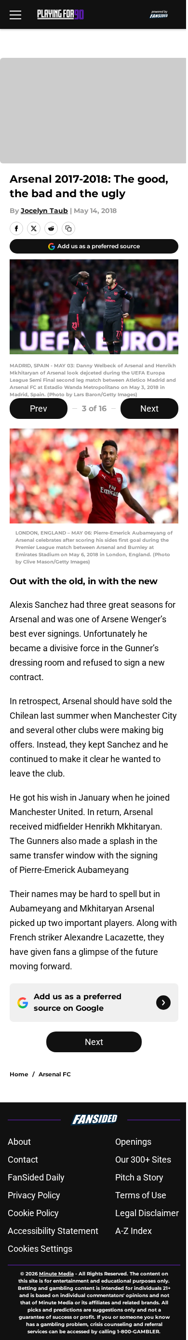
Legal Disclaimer (147, 1213)
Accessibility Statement (53, 1231)
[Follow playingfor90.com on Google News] (163, 1002)
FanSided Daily (36, 1177)
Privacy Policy (34, 1195)
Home (19, 1074)
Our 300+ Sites (143, 1159)
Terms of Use (140, 1195)
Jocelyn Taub (44, 210)
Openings (133, 1142)
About (19, 1142)
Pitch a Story (139, 1177)
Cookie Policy (33, 1213)
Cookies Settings (40, 1249)
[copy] (68, 228)
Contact (23, 1159)
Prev (38, 408)
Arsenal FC (55, 1074)
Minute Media (56, 1274)
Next (149, 408)
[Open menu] (15, 14)
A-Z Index (133, 1231)
